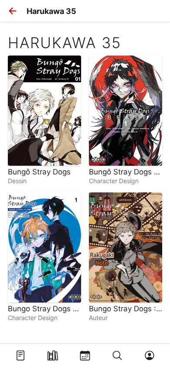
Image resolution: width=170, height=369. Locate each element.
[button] (12, 11)
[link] (44, 120)
